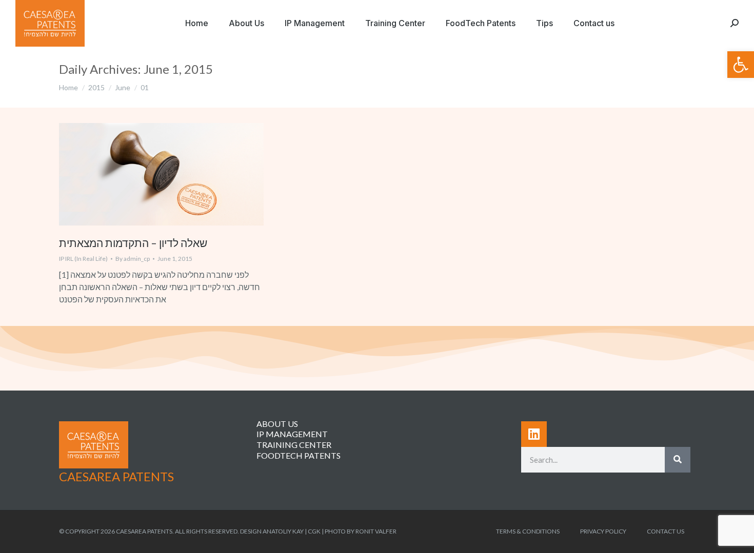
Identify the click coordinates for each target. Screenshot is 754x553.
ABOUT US (277, 423)
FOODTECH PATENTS (298, 455)
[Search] (677, 460)
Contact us (665, 531)
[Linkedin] (534, 434)
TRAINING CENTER (293, 444)
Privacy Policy (603, 531)
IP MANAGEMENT (292, 434)
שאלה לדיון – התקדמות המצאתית (133, 242)
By (132, 258)
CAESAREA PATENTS (116, 476)
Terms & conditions (528, 531)
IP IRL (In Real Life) (83, 258)
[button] (740, 64)
